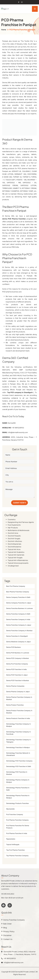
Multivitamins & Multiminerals (18, 530)
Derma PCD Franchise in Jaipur (17, 675)
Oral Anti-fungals (14, 539)
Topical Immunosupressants (18, 563)
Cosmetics (11, 519)
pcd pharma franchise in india (16, 833)
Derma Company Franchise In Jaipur (18, 603)
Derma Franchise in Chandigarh (17, 636)
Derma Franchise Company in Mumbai (19, 631)
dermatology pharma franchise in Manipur (17, 797)
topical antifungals (12, 844)
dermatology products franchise (17, 803)
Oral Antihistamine (14, 547)
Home (3, 29)
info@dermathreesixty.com (18, 432)
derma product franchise (15, 705)
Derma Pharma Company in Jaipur (18, 692)
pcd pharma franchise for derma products (17, 827)
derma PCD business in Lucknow (17, 653)
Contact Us (7, 939)
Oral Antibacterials (14, 544)
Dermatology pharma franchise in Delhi (17, 789)
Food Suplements (14, 525)
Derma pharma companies (15, 686)
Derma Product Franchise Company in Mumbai (19, 712)
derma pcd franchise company (17, 664)
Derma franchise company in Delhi (18, 614)
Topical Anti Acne (14, 549)
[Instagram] (9, 905)
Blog (5, 928)
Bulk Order (7, 924)
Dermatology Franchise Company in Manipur (18, 725)
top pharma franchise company (17, 856)
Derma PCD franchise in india (16, 669)
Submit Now (18, 503)
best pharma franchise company (17, 592)
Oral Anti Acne (13, 533)
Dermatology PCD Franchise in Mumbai (16, 773)
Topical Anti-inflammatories (18, 560)
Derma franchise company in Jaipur (18, 625)
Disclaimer (7, 935)
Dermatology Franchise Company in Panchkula (18, 733)
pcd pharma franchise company (17, 820)
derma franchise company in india (18, 619)
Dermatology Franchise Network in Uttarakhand (18, 754)
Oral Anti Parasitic (14, 536)
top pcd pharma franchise (15, 850)
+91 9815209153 (18, 428)
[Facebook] (3, 905)
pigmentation (10, 839)
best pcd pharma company (15, 586)
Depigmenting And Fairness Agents (21, 522)
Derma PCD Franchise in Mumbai (17, 680)
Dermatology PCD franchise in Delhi (18, 766)
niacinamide (10, 809)
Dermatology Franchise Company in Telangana (18, 741)
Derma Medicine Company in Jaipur (18, 642)
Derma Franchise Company (14, 920)
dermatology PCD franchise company (19, 761)
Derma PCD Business (13, 647)
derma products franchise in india (18, 718)
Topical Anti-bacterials (16, 555)
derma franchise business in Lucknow (19, 608)
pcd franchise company (14, 814)
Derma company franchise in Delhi (18, 597)
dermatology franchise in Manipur (18, 747)
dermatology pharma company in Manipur (17, 781)
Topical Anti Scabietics (16, 552)
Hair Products (13, 528)
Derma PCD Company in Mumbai (17, 658)
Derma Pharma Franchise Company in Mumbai (19, 698)
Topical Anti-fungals (15, 558)
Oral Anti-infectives (15, 541)
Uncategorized (13, 566)
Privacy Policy (8, 932)
